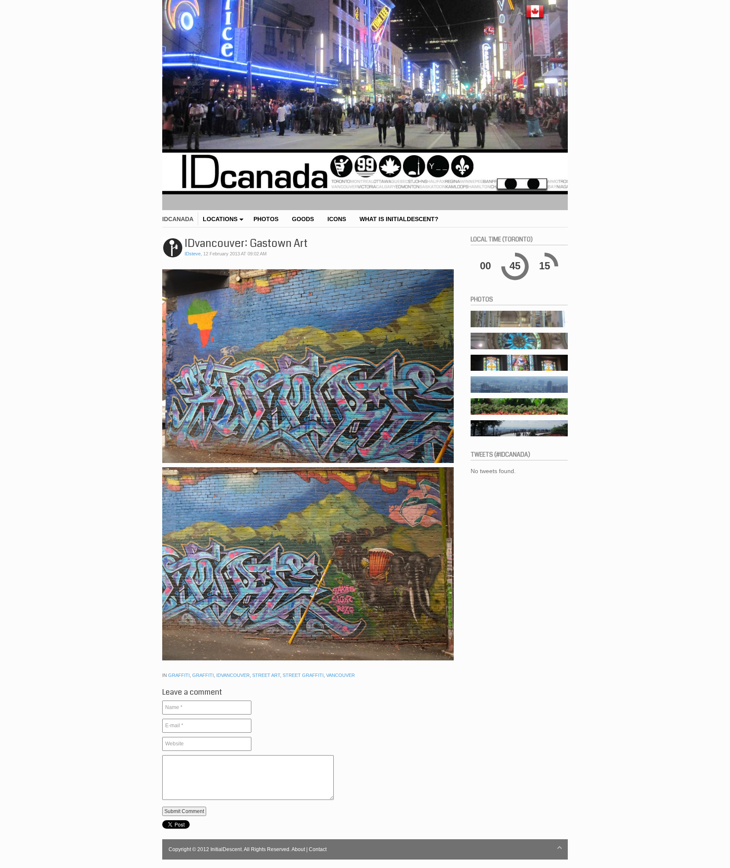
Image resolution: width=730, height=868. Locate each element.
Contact (318, 849)
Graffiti (179, 675)
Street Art (266, 675)
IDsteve (193, 253)
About (298, 849)
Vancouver (340, 675)
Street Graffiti (303, 675)
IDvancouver (233, 675)
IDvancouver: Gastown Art (246, 243)
